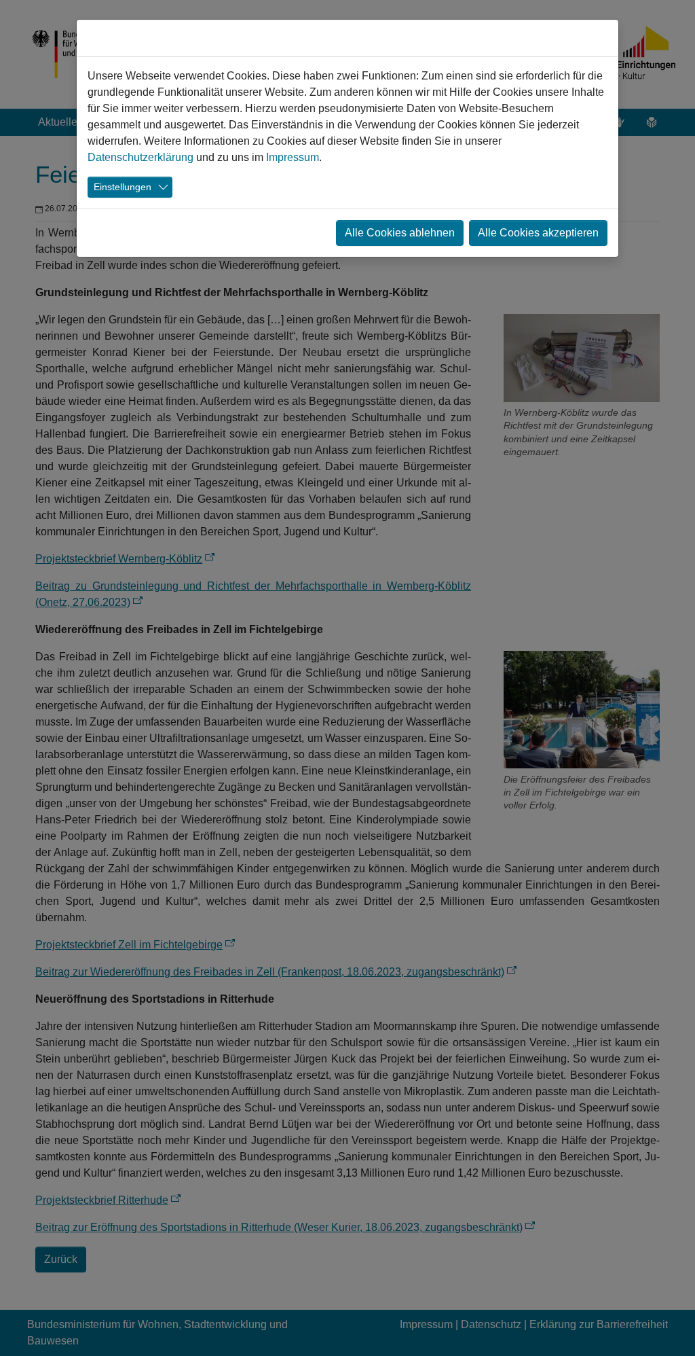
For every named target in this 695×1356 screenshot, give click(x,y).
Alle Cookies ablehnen (400, 232)
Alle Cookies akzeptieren (538, 232)
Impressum (292, 157)
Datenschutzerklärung (140, 157)
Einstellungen (122, 186)
